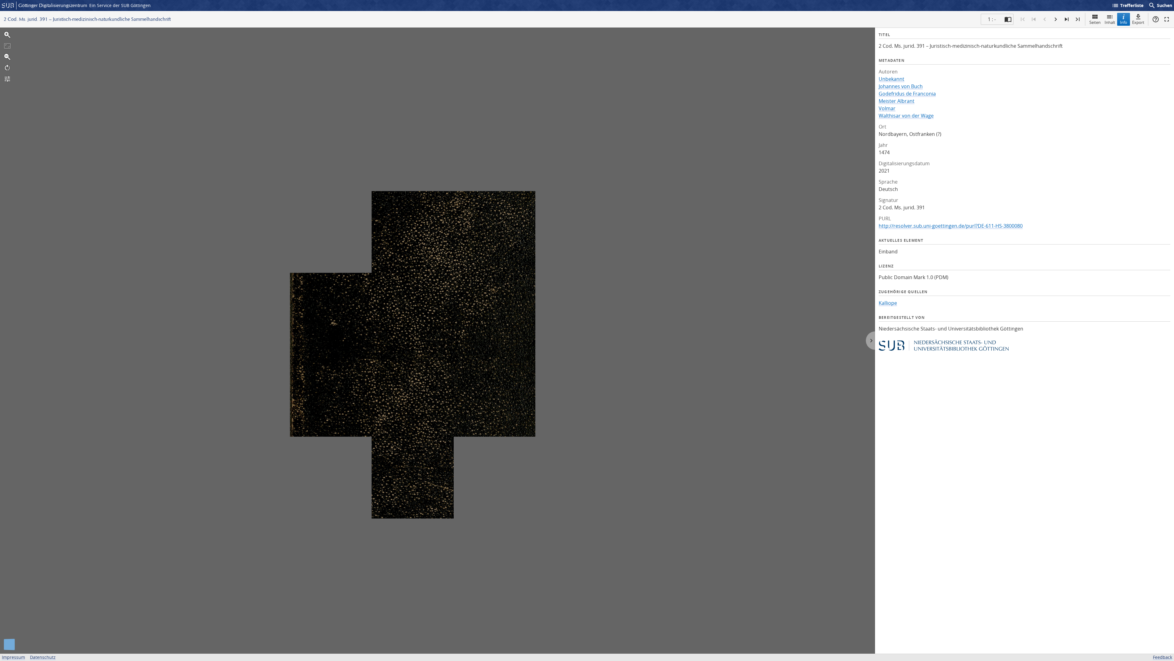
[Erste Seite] (1022, 19)
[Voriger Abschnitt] (1033, 19)
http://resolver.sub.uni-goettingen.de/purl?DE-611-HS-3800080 (951, 225)
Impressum (13, 657)
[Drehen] (7, 67)
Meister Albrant (896, 101)
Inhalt (1110, 22)
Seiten (1095, 22)
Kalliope (888, 303)
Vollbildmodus (1166, 19)
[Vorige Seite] (1044, 19)
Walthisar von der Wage (906, 115)
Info (1123, 22)
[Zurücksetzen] (7, 45)
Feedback (1162, 657)
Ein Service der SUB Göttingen (120, 5)
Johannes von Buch (901, 86)
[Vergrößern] (7, 34)
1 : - (992, 19)
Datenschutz (43, 657)
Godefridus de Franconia (907, 93)
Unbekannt (891, 79)
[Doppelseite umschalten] (1007, 19)
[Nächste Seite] (1055, 19)
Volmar (887, 108)
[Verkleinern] (7, 56)
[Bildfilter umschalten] (7, 78)
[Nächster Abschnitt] (1066, 19)
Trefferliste (1127, 5)
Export (1138, 22)
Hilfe (1155, 19)
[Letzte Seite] (1077, 19)
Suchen (1160, 5)
